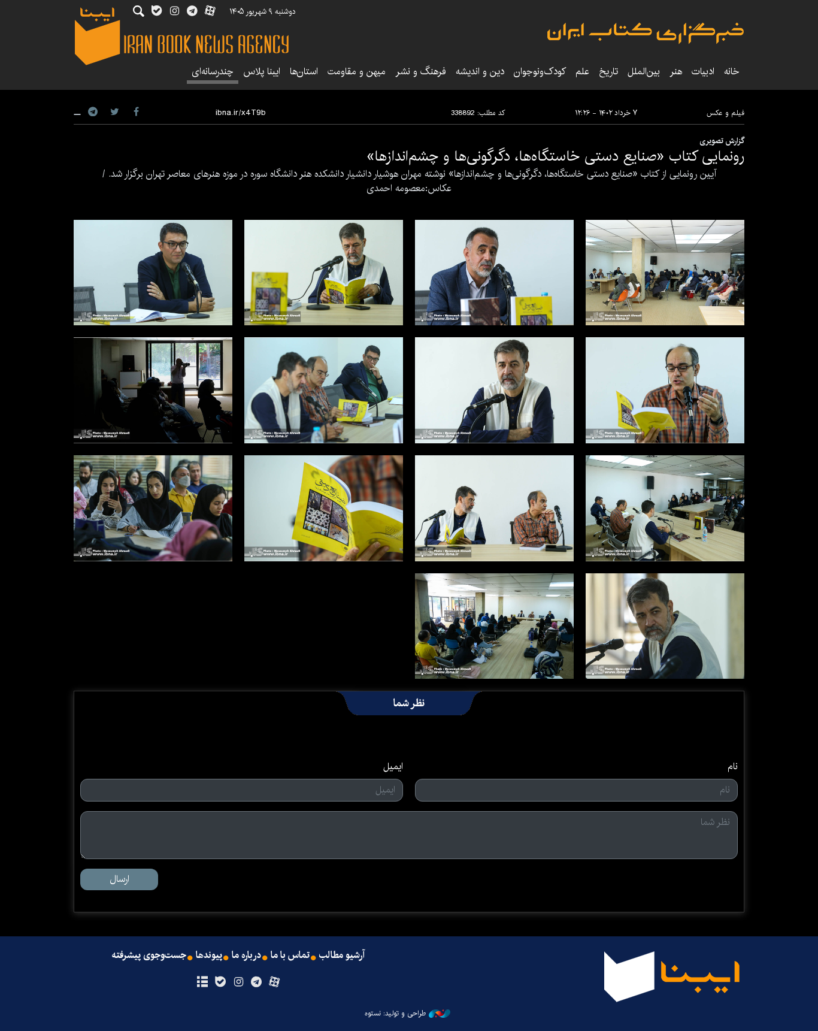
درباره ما (246, 955)
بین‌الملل (644, 72)
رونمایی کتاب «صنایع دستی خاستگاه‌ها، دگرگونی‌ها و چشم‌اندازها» (555, 156)
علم (582, 72)
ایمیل (393, 767)
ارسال (119, 879)
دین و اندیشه (480, 72)
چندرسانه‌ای (213, 72)
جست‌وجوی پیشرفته (149, 955)
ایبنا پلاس (261, 72)
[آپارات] (274, 982)
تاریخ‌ (608, 72)
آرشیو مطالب (342, 955)
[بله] (220, 982)
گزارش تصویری (721, 140)
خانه (732, 72)
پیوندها (209, 955)
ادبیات (703, 72)
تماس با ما (290, 955)
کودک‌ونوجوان (540, 72)
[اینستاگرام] (238, 982)
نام (733, 767)
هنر (675, 72)
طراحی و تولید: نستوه (395, 1013)
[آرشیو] (202, 982)
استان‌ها (304, 72)
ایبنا (645, 33)
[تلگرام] (256, 982)
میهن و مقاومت (357, 72)
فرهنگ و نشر (420, 72)
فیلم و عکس (725, 113)
